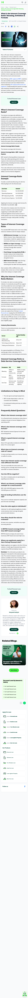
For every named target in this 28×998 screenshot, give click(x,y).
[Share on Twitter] (8, 26)
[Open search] (22, 2)
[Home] (5, 2)
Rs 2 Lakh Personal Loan (10, 689)
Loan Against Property (12, 773)
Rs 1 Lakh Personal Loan (10, 686)
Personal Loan (13, 7)
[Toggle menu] (25, 2)
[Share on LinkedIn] (11, 26)
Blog (7, 7)
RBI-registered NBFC (15, 79)
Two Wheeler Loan (11, 762)
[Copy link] (17, 26)
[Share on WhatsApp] (14, 26)
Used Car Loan (10, 768)
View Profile (14, 629)
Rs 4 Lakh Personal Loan (10, 694)
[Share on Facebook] (5, 26)
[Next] (24, 703)
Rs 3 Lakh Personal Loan (10, 691)
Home (2, 7)
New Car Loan (10, 778)
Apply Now (14, 102)
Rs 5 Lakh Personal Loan (10, 697)
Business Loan (10, 757)
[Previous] (21, 703)
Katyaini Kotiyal (22, 21)
